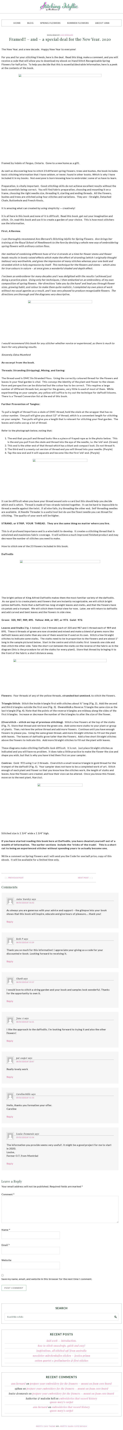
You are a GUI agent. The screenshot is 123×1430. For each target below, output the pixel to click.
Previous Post (16, 878)
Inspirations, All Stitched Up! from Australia (61, 1350)
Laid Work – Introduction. (61, 1340)
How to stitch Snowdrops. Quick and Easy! (61, 1345)
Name (6, 1229)
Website (6, 1260)
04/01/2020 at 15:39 (25, 942)
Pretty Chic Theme (46, 1426)
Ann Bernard (18, 1383)
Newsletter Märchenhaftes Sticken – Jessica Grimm (61, 1355)
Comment (8, 1194)
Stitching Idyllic (61, 7)
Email (6, 1244)
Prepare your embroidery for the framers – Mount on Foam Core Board (71, 1383)
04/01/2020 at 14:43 (25, 903)
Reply (10, 921)
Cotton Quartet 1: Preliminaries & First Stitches (61, 1360)
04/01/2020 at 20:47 (25, 1061)
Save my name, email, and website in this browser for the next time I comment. (47, 1278)
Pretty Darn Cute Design (73, 1426)
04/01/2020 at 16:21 (25, 1022)
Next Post (83, 878)
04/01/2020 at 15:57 (25, 982)
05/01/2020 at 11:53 (25, 1098)
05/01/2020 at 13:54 (25, 1137)
